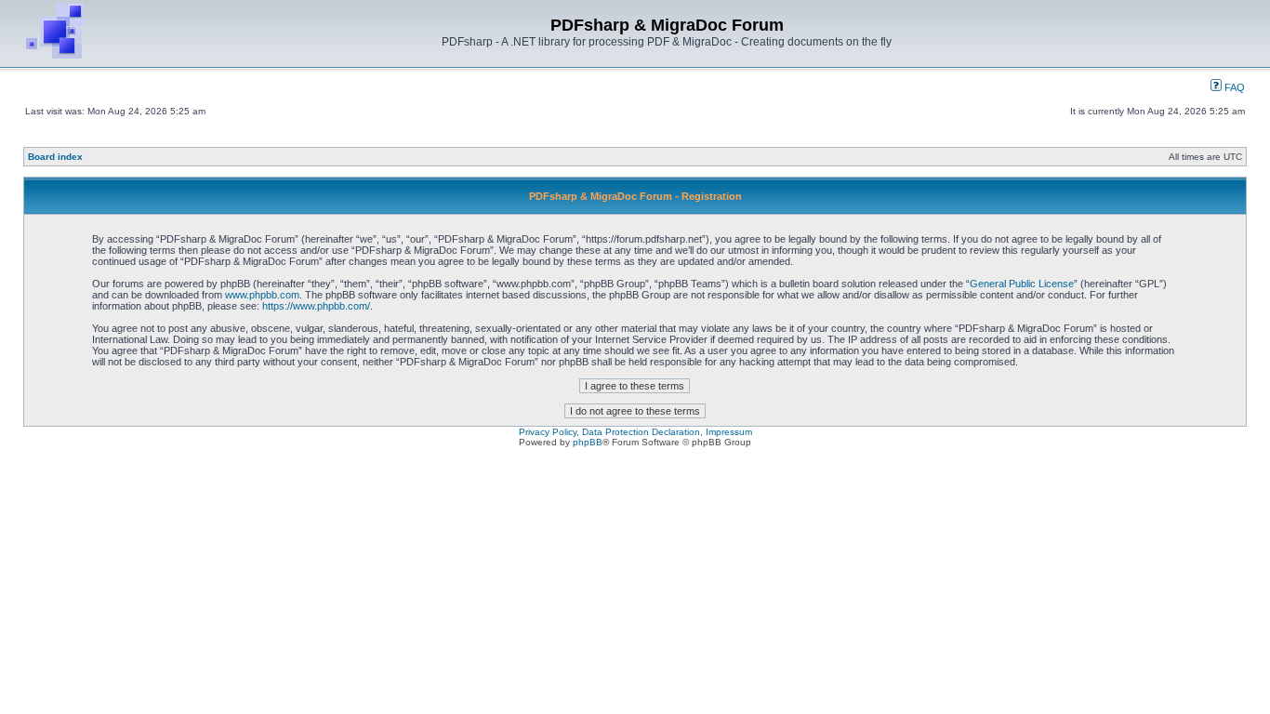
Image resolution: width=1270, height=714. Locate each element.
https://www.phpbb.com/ (316, 305)
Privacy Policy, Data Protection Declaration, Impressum (635, 432)
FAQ (1233, 87)
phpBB (587, 442)
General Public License (1022, 283)
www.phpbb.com (262, 294)
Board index (55, 157)
